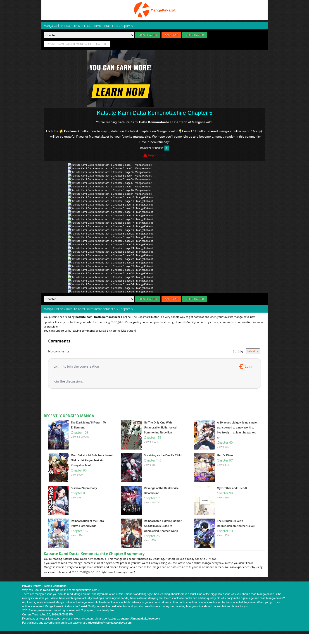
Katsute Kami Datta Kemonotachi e (91, 309)
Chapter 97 (225, 460)
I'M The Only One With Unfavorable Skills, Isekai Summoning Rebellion (160, 427)
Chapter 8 (78, 493)
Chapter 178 (153, 498)
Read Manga (51, 590)
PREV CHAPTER (148, 35)
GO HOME (171, 35)
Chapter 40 (225, 442)
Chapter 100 (226, 531)
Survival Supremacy (84, 488)
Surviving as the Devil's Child (162, 455)
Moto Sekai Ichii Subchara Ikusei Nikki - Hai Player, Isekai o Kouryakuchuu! (91, 460)
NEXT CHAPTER (194, 35)
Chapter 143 (153, 460)
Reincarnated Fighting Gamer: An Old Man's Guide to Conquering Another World (163, 526)
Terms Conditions (55, 586)
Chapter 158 (153, 437)
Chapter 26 (152, 536)
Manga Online (53, 309)
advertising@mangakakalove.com (110, 622)
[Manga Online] (154, 10)
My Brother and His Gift (232, 488)
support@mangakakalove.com (140, 618)
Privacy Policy (31, 586)
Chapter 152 (79, 531)
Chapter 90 (79, 470)
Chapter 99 (225, 493)
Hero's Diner (225, 455)
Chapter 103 (79, 432)
